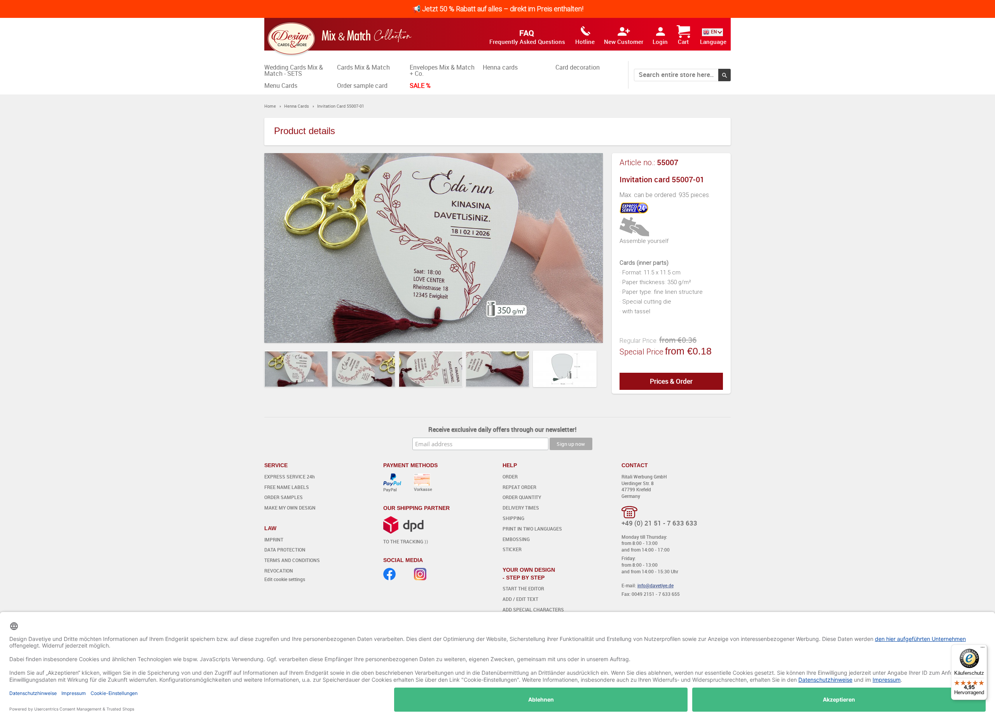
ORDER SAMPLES (283, 497)
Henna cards (500, 67)
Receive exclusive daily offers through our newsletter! (502, 429)
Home (270, 106)
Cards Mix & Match (363, 67)
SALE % (420, 85)
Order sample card (362, 85)
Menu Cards (280, 85)
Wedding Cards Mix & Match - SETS (293, 70)
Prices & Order (671, 381)
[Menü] (982, 649)
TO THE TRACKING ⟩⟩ (405, 541)
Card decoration (577, 67)
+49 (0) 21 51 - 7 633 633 (659, 522)
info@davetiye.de (655, 585)
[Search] (724, 75)
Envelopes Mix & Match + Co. (442, 70)
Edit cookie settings (284, 579)
